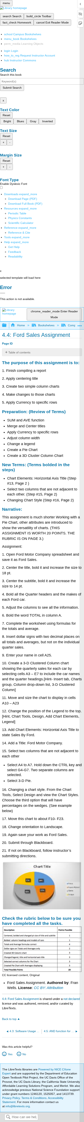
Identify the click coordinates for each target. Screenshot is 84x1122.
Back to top (9, 1019)
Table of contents (19, 352)
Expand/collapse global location (79, 324)
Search (8, 1117)
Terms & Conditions (33, 1098)
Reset (6, 115)
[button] (14, 251)
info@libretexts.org (17, 1106)
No (24, 1054)
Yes (10, 1054)
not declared (71, 999)
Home (20, 325)
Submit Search (12, 87)
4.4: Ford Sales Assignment (20, 999)
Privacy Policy (11, 1098)
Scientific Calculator (20, 222)
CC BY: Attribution (48, 988)
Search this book (11, 74)
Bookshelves (46, 325)
